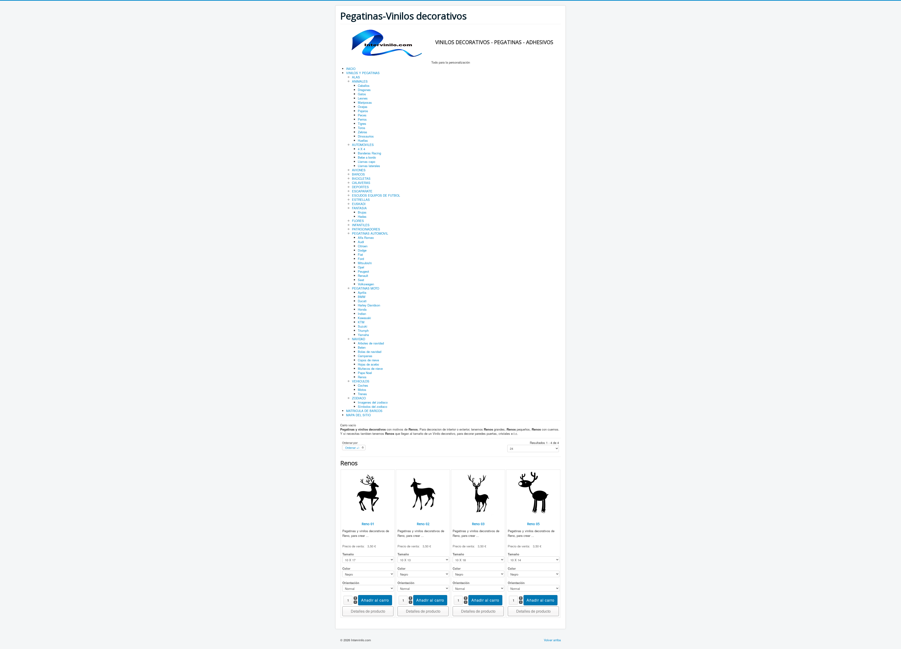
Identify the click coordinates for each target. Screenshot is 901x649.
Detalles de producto (368, 611)
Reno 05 (533, 524)
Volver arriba (552, 640)
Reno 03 (478, 524)
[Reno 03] (478, 494)
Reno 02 (423, 524)
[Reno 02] (423, 494)
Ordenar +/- (352, 448)
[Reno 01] (367, 494)
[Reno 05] (533, 494)
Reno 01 (368, 524)
